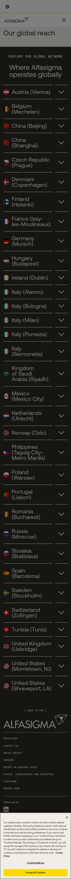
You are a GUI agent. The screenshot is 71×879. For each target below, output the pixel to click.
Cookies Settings (35, 863)
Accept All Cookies (35, 872)
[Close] (67, 817)
